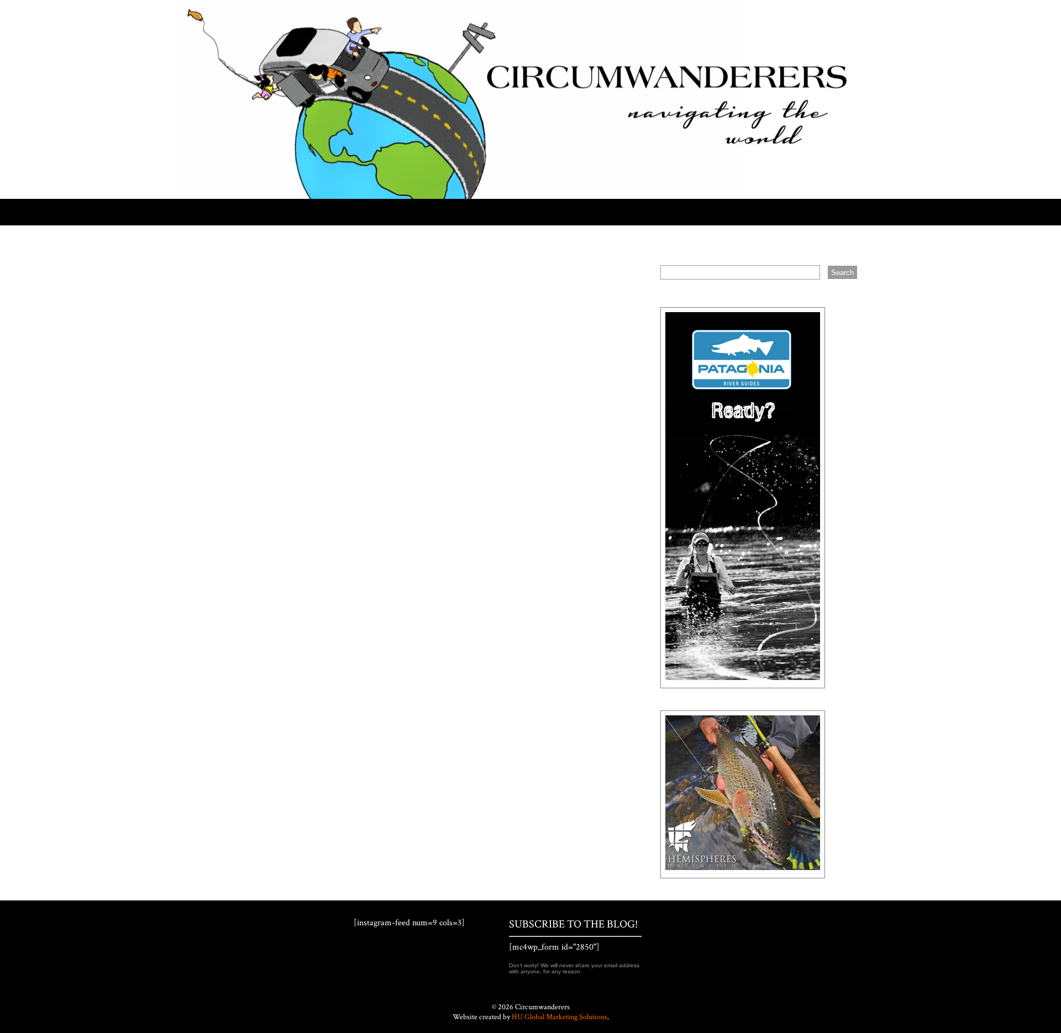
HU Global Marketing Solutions (559, 1017)
